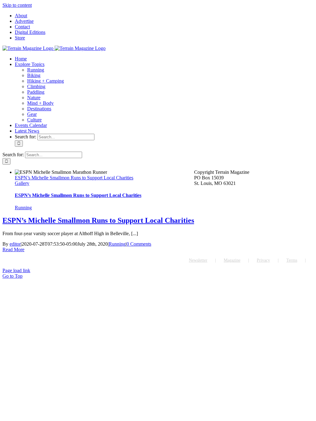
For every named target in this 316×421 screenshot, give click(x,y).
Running (23, 207)
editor (15, 244)
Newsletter (198, 260)
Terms (291, 260)
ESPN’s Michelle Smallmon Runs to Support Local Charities (74, 177)
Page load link (16, 270)
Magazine (232, 260)
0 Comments (139, 244)
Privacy (263, 260)
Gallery (22, 183)
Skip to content (17, 5)
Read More (13, 249)
